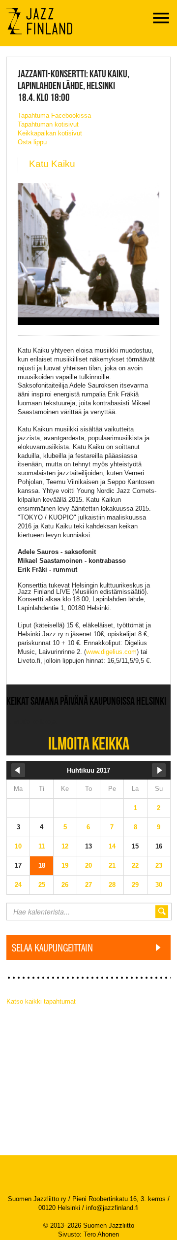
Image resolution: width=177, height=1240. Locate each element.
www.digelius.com (111, 651)
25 (41, 884)
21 (112, 865)
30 (158, 884)
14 (112, 846)
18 (41, 865)
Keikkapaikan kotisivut (50, 133)
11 (41, 846)
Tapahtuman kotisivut (48, 124)
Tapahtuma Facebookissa (54, 115)
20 (88, 865)
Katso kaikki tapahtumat (41, 1001)
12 (64, 846)
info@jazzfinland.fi (112, 1207)
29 (135, 884)
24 (18, 884)
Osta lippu (32, 142)
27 (88, 884)
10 (18, 846)
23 (158, 865)
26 (64, 884)
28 (112, 884)
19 (64, 865)
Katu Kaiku (52, 164)
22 (135, 865)
